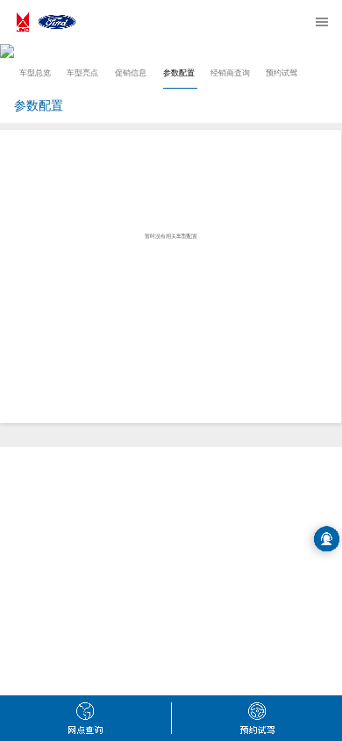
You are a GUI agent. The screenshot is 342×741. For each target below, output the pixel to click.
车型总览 (35, 72)
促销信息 (130, 72)
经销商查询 (230, 72)
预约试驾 (281, 72)
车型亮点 (82, 72)
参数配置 (179, 72)
